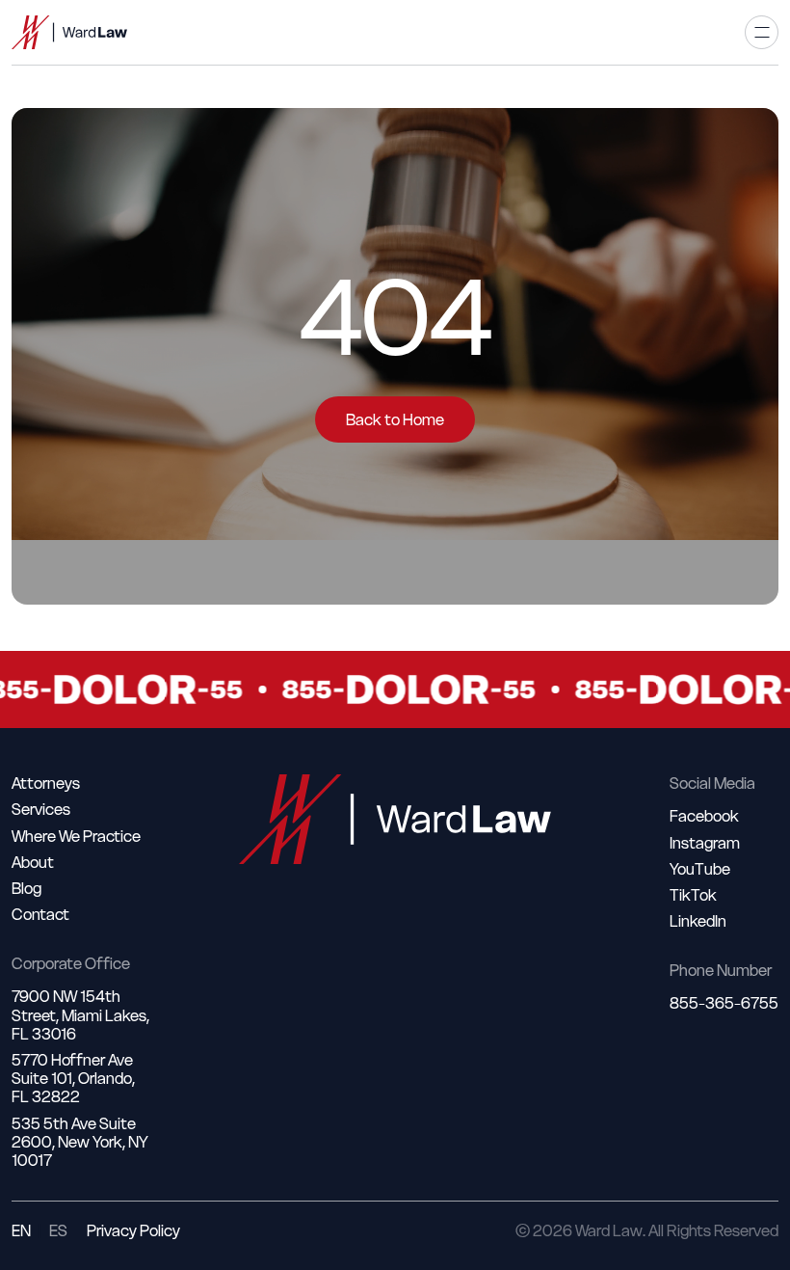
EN (21, 1230)
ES (58, 1230)
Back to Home (395, 419)
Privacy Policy (133, 1230)
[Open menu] (761, 32)
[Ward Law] (69, 32)
